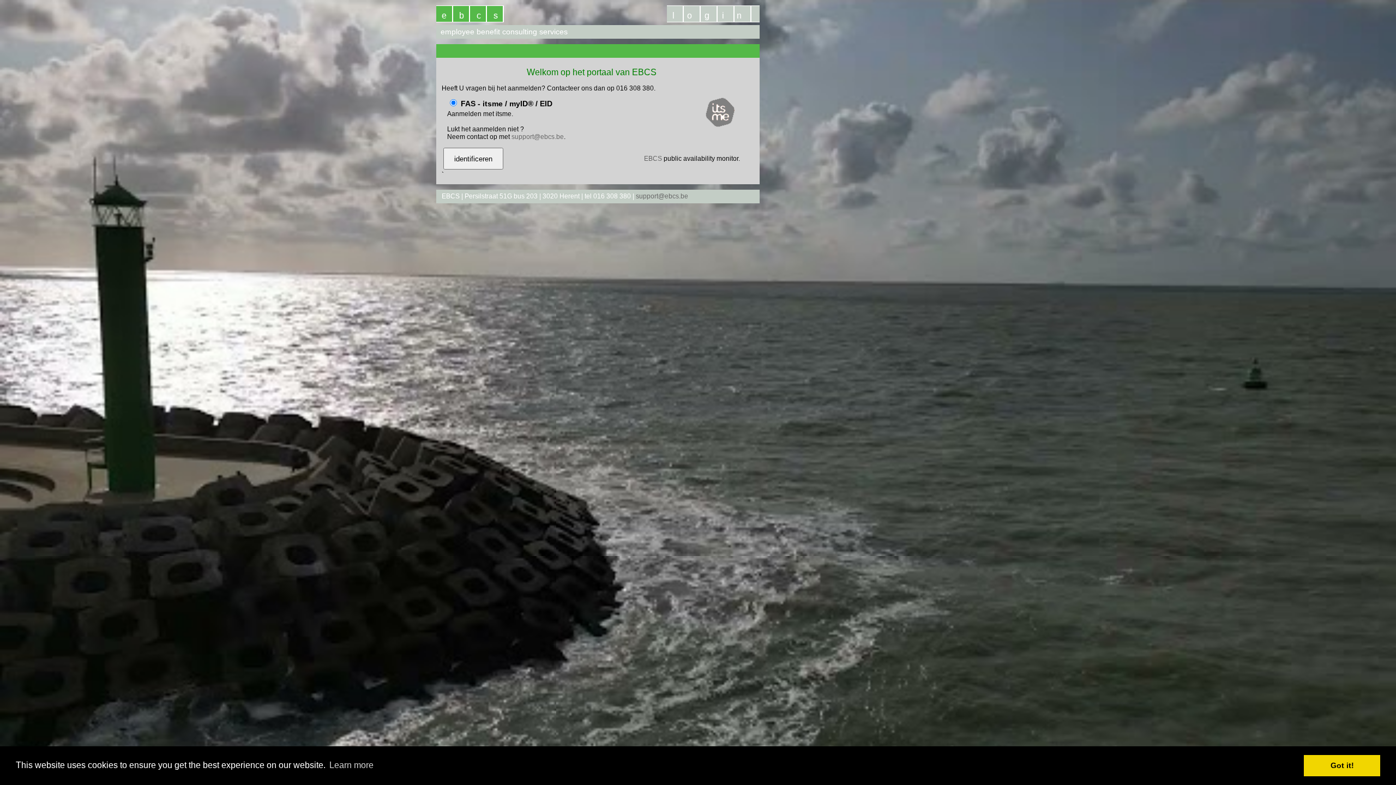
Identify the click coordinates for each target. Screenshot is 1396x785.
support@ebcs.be (538, 137)
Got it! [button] (1342, 765)
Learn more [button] (351, 765)
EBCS (653, 158)
